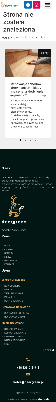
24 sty (45, 53)
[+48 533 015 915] (28, 359)
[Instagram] (36, 5)
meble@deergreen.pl (28, 382)
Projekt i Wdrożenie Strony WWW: (23, 399)
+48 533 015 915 (28, 367)
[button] (48, 5)
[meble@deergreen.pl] (28, 374)
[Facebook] (28, 5)
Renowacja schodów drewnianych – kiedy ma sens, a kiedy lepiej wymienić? (27, 89)
